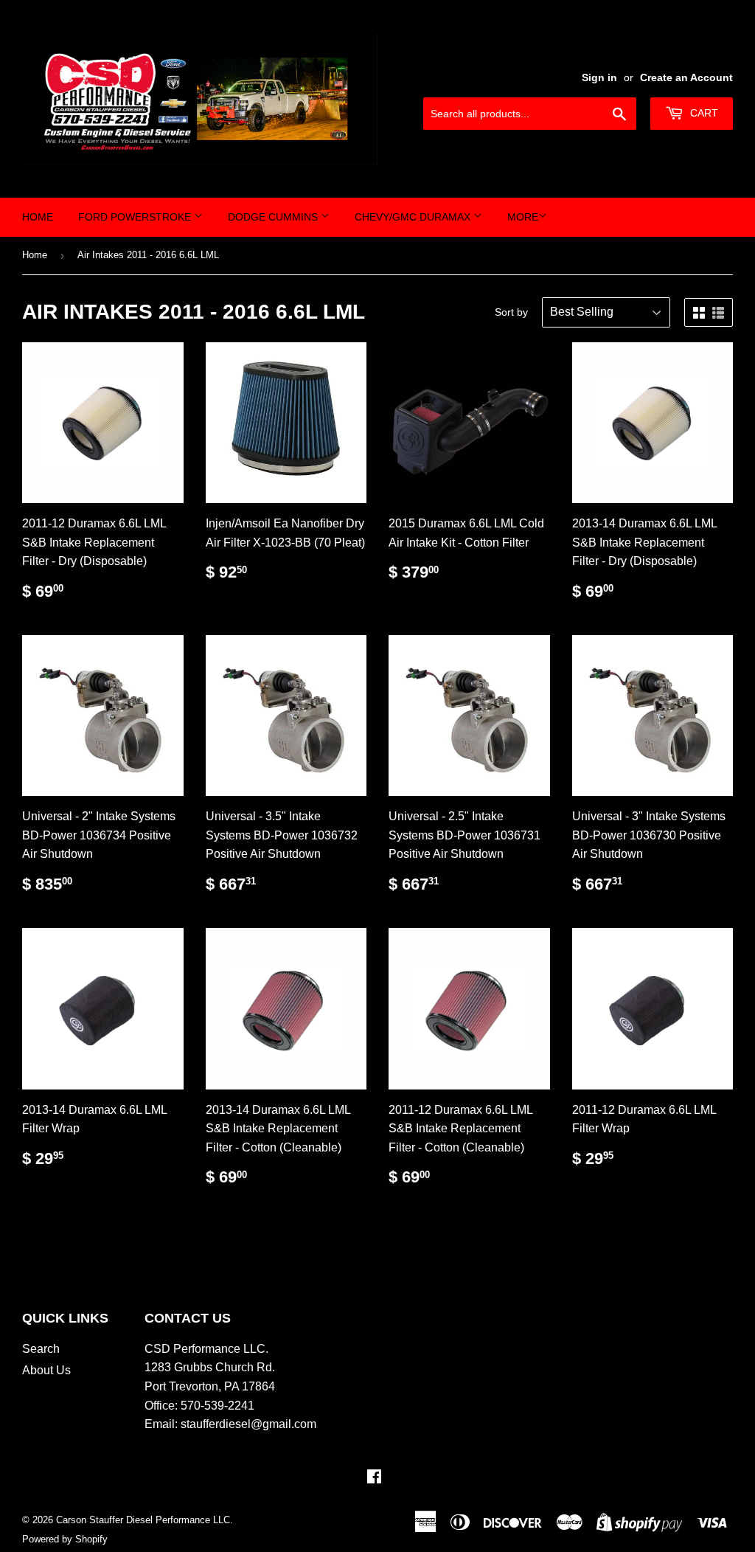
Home (37, 217)
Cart (702, 113)
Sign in (599, 77)
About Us (46, 1370)
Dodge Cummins (274, 217)
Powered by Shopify (65, 1539)
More (522, 217)
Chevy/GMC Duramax (414, 217)
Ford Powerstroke (136, 217)
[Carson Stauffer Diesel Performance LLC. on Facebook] (374, 1478)
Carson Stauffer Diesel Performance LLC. (144, 1519)
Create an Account (686, 77)
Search (41, 1349)
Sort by (511, 312)
